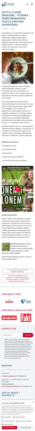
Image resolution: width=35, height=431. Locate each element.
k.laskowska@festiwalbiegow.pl (12, 386)
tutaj (19, 358)
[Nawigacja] (31, 4)
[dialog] (17, 415)
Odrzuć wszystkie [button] (25, 427)
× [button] (33, 402)
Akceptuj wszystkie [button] (9, 427)
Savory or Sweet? (14, 253)
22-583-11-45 (22, 376)
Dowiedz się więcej (15, 414)
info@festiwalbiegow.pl (9, 376)
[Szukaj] (27, 4)
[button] (17, 424)
